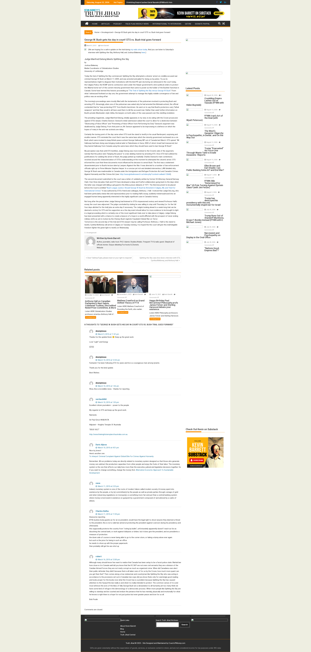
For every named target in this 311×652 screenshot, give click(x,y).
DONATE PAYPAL (202, 23)
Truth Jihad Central (127, 635)
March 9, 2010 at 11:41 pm (108, 334)
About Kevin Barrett (128, 626)
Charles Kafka (102, 511)
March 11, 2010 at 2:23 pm (108, 486)
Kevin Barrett (104, 45)
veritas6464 (101, 399)
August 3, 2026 (211, 192)
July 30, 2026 (211, 209)
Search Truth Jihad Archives (167, 620)
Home (95, 23)
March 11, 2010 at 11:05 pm (108, 514)
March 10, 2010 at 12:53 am (108, 360)
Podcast (117, 23)
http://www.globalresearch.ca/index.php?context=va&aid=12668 (145, 174)
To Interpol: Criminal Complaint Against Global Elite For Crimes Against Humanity (121, 456)
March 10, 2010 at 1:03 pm (108, 402)
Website (100, 248)
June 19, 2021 (156, 294)
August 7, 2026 (211, 175)
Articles (105, 23)
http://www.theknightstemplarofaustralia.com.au (108, 434)
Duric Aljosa (101, 444)
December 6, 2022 (125, 294)
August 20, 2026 (212, 95)
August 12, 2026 (212, 142)
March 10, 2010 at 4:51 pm (108, 448)
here (143, 52)
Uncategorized (107, 32)
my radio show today (139, 49)
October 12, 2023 (93, 295)
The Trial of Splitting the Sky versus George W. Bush (149, 91)
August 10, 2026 (212, 160)
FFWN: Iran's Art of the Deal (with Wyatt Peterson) (145, 2)
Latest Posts (193, 88)
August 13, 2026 (212, 110)
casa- (98, 483)
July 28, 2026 (211, 242)
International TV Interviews (166, 23)
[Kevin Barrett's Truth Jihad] (87, 23)
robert (99, 556)
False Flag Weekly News (137, 23)
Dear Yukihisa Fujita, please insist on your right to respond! (109, 258)
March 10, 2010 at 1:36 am (108, 386)
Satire (188, 23)
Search (184, 625)
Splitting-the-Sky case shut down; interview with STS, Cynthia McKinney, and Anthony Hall (160, 259)
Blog (122, 629)
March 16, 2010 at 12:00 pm (108, 559)
